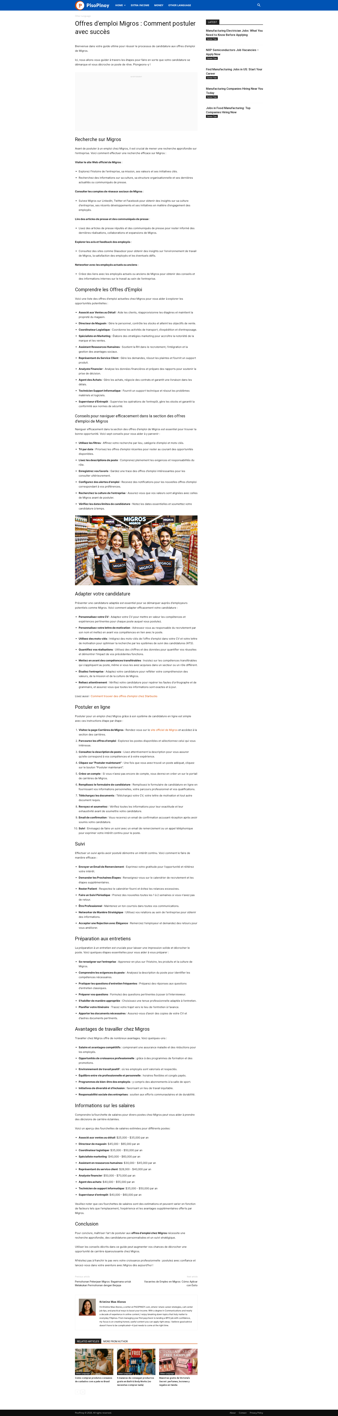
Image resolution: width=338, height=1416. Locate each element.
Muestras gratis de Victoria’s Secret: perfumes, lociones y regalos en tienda (174, 1381)
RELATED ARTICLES (88, 1341)
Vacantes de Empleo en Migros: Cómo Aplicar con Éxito (171, 1283)
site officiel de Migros (164, 730)
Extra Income (140, 5)
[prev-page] (77, 1392)
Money (158, 5)
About (233, 1412)
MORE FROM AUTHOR (115, 1341)
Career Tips (212, 39)
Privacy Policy (256, 1412)
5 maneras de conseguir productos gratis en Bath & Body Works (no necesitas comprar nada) (135, 1381)
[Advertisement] (136, 102)
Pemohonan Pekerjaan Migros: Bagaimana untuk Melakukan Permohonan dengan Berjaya (103, 1283)
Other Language (179, 5)
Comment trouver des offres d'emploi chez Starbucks (124, 696)
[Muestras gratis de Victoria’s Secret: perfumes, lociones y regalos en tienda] (178, 1362)
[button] (259, 5)
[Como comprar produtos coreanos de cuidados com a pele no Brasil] (94, 1362)
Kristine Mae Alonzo (112, 1301)
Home (119, 5)
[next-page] (83, 1392)
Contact (242, 1412)
